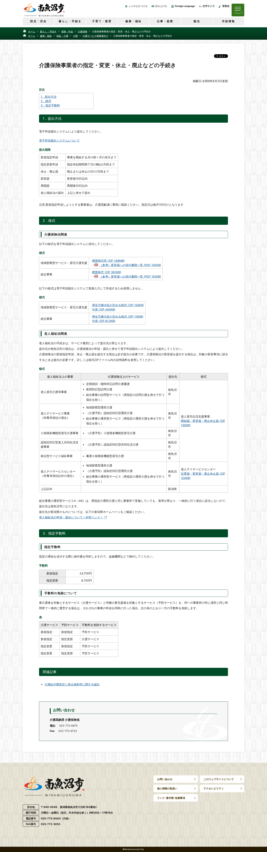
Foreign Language (185, 6)
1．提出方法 (48, 96)
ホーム (31, 31)
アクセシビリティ (213, 788)
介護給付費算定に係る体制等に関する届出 (72, 684)
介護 (75, 35)
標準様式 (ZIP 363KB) (106, 272)
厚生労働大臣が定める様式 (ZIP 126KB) (118, 305)
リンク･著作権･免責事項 (171, 797)
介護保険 (82, 31)
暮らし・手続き (70, 21)
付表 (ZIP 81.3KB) (103, 321)
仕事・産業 (165, 21)
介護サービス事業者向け (95, 35)
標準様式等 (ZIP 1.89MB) (108, 260)
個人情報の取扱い (167, 788)
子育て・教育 (102, 21)
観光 (197, 21)
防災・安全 (38, 21)
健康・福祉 (133, 21)
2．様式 (46, 101)
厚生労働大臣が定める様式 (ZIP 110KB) (117, 316)
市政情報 (228, 21)
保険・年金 (67, 31)
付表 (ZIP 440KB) (103, 309)
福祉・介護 (62, 35)
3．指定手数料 (50, 105)
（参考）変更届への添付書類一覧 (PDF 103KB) (130, 276)
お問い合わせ (164, 779)
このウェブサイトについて (218, 779)
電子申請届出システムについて (59, 140)
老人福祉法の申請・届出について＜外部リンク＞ (71, 517)
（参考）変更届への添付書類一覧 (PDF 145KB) (130, 265)
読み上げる (161, 6)
